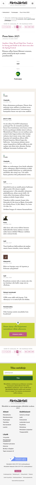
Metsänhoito (7, 415)
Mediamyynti (16, 474)
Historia (5, 446)
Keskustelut (6, 12)
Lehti (21, 417)
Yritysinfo (6, 437)
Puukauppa (14, 12)
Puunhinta (22, 424)
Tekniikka (6, 422)
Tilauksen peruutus (9, 443)
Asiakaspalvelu (7, 474)
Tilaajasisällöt (23, 432)
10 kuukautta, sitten (21, 19)
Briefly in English (8, 448)
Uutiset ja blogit (24, 415)
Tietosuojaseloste (27, 477)
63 (29, 27)
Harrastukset (7, 424)
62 (26, 27)
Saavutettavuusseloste (18, 480)
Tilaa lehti (17, 471)
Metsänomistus (7, 417)
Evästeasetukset (17, 477)
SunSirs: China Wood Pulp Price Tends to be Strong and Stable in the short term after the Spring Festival (18, 45)
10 (20, 27)
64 (33, 27)
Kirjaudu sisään (17, 334)
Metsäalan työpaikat (25, 429)
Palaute (31, 474)
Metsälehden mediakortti (7, 440)
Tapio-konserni (7, 451)
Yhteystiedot (24, 474)
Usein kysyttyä (8, 477)
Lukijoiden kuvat (24, 422)
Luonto (5, 427)
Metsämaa (22, 427)
